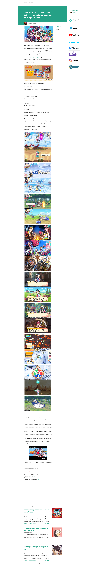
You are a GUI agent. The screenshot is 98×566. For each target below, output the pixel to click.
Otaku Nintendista (28, 2)
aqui (39, 474)
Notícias (57, 32)
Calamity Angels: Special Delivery (29, 50)
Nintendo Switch (32, 57)
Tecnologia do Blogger (43, 563)
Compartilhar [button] (58, 26)
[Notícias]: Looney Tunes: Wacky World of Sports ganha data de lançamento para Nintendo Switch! (36, 511)
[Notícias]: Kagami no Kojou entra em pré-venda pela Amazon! (36, 529)
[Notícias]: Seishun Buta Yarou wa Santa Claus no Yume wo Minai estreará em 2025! (36, 548)
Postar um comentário (32, 523)
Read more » (47, 523)
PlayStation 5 (38, 57)
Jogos (27, 481)
